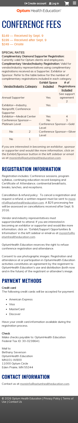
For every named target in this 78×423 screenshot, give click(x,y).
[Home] (39, 10)
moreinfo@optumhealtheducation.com (35, 158)
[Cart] (66, 5)
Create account (37, 3)
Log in (55, 3)
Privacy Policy (52, 398)
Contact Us (15, 401)
